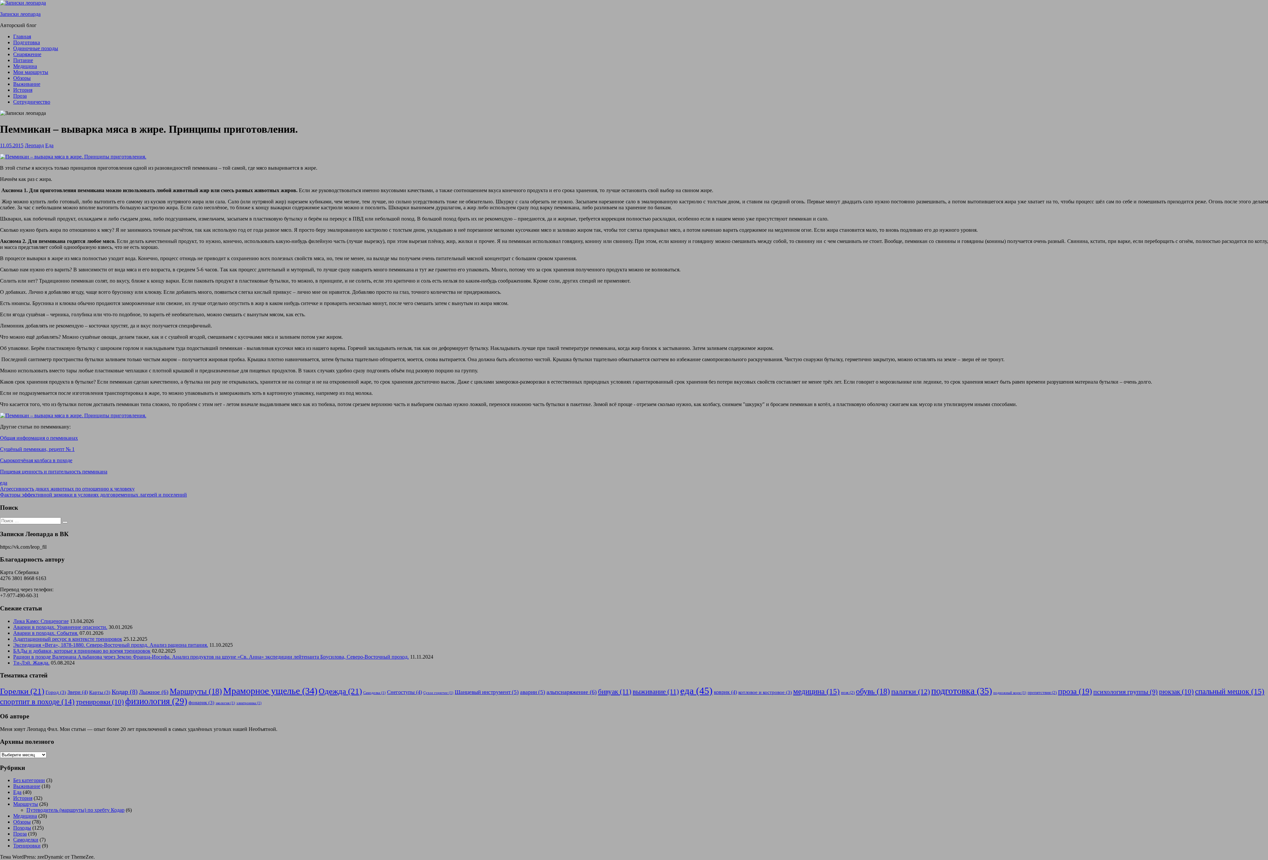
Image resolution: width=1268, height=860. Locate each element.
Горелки (22, 691)
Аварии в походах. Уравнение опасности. (60, 627)
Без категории (29, 780)
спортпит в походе (37, 702)
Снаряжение (27, 54)
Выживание (26, 84)
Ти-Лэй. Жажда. (31, 663)
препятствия (1042, 692)
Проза (20, 96)
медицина (816, 691)
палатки (910, 692)
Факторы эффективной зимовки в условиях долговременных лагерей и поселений (93, 495)
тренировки (100, 702)
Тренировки (27, 845)
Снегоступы (404, 692)
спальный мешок (1229, 691)
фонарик (201, 702)
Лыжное (153, 692)
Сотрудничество (31, 102)
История (22, 90)
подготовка (961, 691)
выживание (656, 692)
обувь (873, 691)
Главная (22, 36)
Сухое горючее (438, 693)
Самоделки (25, 840)
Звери (77, 692)
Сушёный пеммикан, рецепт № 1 (37, 449)
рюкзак (1176, 692)
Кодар (125, 691)
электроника (249, 703)
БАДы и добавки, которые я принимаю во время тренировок (82, 651)
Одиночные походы (35, 48)
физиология (156, 701)
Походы (22, 828)
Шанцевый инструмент (487, 692)
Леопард (34, 145)
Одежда (340, 691)
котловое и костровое (765, 692)
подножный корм (1009, 693)
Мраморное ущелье (270, 691)
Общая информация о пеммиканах (39, 438)
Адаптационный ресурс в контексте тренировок (67, 639)
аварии (532, 692)
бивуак (614, 692)
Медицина (25, 66)
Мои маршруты (30, 72)
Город (56, 692)
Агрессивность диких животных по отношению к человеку (67, 489)
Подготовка (26, 42)
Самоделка (374, 693)
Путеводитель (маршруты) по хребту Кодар (75, 810)
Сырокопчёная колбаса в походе (36, 460)
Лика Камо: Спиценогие (41, 621)
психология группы (1125, 691)
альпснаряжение (571, 692)
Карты (99, 692)
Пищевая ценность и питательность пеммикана (53, 471)
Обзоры (22, 78)
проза (1075, 691)
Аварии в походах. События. (45, 633)
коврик (725, 692)
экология (225, 703)
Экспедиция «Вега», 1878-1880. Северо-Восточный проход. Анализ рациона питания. (110, 645)
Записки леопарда (20, 14)
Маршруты (196, 691)
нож (848, 692)
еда (3, 483)
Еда (49, 145)
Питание (23, 60)
